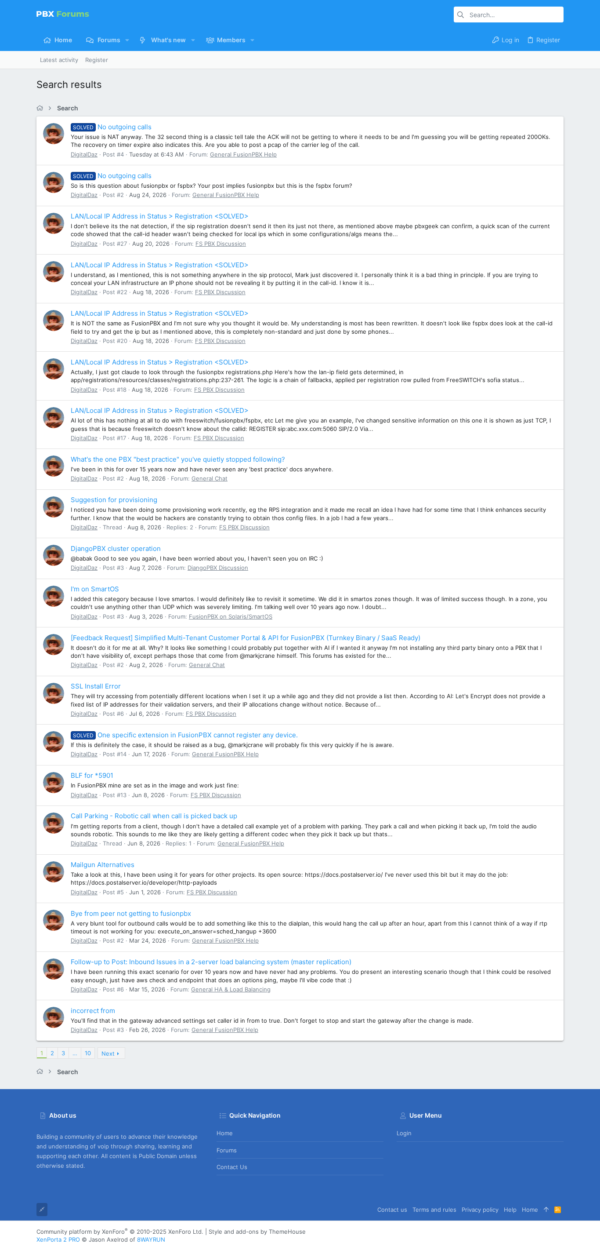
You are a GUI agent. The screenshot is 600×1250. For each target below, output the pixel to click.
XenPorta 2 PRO (58, 1239)
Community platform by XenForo (119, 1231)
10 (88, 1053)
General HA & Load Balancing (231, 989)
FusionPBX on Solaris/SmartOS (230, 616)
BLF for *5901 (92, 775)
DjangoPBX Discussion (218, 567)
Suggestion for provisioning (114, 500)
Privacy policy (480, 1209)
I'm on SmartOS (95, 589)
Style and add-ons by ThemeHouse (257, 1231)
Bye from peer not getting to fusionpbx (131, 913)
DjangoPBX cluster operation (116, 548)
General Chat (210, 478)
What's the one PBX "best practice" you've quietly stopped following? (178, 459)
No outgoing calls (112, 127)
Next (108, 1053)
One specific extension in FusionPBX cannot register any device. (185, 735)
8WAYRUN (151, 1239)
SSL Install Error (96, 686)
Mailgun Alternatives (102, 864)
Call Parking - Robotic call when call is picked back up (154, 816)
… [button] (74, 1053)
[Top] (546, 1209)
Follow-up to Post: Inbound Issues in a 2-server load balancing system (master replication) (211, 962)
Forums (227, 1150)
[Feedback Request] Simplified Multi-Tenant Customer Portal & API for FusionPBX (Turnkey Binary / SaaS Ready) (245, 638)
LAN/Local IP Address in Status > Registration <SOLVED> (160, 216)
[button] (127, 40)
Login (404, 1133)
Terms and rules (434, 1209)
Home (225, 1133)
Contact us (232, 1166)
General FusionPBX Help (243, 154)
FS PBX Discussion (220, 243)
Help (510, 1209)
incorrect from (93, 1010)
